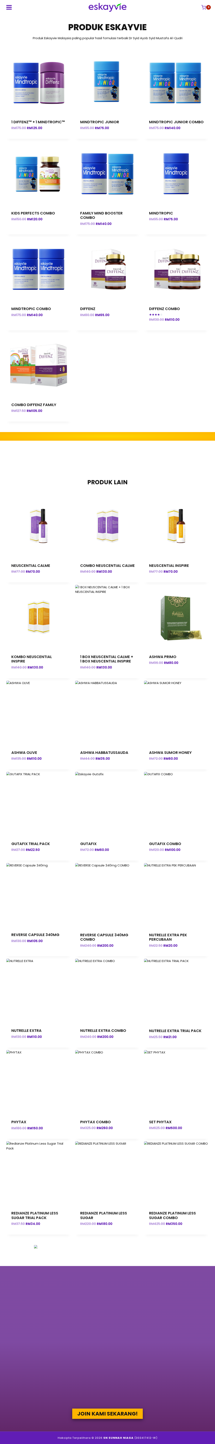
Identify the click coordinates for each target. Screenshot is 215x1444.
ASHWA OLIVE (24, 752)
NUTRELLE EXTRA (26, 1030)
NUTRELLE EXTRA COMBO (103, 1030)
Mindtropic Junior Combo (176, 122)
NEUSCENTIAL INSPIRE (169, 565)
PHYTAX (18, 1122)
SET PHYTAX (160, 1122)
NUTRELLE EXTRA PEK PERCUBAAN (168, 937)
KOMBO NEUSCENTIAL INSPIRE (31, 659)
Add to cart (38, 232)
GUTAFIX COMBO (165, 843)
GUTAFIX (88, 843)
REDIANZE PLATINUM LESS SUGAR (103, 1215)
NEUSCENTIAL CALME (30, 565)
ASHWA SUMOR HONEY (170, 752)
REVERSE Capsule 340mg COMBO (104, 937)
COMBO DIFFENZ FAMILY (33, 404)
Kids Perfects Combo (33, 213)
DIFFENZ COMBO (164, 308)
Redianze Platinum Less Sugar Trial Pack (34, 1215)
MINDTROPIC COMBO (31, 308)
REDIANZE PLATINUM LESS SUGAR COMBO (172, 1215)
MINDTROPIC (161, 213)
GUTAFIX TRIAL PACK (30, 843)
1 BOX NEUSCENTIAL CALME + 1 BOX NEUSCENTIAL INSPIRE (106, 659)
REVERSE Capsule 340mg (35, 934)
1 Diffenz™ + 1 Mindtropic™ (38, 122)
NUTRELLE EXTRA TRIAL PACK (175, 1030)
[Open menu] (9, 7)
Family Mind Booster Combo (101, 215)
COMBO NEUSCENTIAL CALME (107, 565)
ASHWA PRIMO (162, 656)
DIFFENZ (87, 308)
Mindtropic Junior (99, 122)
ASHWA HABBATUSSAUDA (104, 752)
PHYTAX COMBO (95, 1122)
